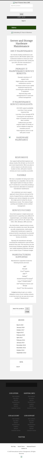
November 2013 (21, 347)
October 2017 (20, 330)
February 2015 (21, 335)
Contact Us (24, 448)
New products (15, 396)
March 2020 (20, 325)
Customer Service (15, 408)
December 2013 (21, 345)
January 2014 (20, 342)
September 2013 (21, 353)
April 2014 (19, 337)
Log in (18, 366)
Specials (16, 400)
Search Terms (21, 446)
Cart (19, 17)
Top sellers (16, 398)
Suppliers (16, 404)
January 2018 (20, 327)
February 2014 (21, 340)
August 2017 (20, 332)
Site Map (13, 446)
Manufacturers (16, 402)
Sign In (24, 21)
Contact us (14, 292)
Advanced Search (31, 446)
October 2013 (20, 350)
